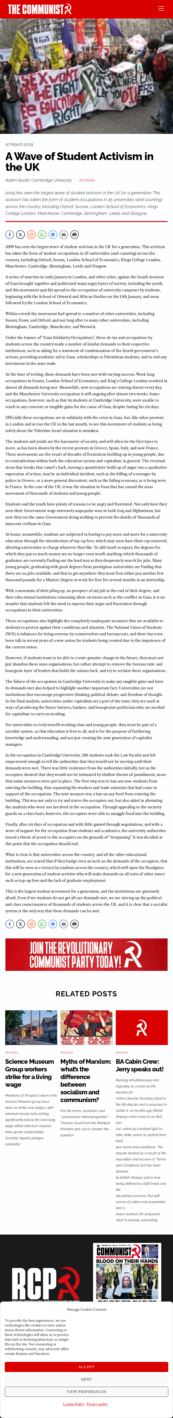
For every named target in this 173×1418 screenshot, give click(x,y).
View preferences (87, 1392)
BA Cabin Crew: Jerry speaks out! (140, 1065)
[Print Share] (74, 234)
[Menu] (161, 8)
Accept (86, 1367)
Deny (86, 1379)
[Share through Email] (63, 234)
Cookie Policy (73, 1404)
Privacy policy (97, 1404)
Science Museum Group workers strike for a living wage (29, 1073)
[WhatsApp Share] (42, 234)
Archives (87, 180)
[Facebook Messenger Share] (53, 234)
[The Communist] (40, 13)
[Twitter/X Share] (20, 234)
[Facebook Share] (9, 234)
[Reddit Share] (31, 234)
